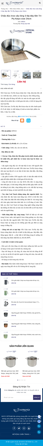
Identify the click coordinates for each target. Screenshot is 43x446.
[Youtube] (29, 428)
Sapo (26, 444)
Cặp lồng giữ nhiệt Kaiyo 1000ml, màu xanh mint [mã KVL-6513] (26, 334)
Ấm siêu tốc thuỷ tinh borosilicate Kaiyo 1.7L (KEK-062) (25, 302)
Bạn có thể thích (10, 274)
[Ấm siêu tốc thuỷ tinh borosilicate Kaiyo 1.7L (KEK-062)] (5, 303)
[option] (21, 48)
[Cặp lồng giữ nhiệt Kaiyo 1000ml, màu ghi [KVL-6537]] (5, 314)
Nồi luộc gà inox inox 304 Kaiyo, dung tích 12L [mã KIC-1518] (31, 372)
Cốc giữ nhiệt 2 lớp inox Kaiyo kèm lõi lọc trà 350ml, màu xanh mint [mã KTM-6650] (25, 291)
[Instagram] (24, 428)
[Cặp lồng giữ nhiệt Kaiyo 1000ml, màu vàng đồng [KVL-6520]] (5, 325)
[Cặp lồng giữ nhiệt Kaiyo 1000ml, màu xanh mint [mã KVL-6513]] (5, 335)
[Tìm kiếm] (40, 3)
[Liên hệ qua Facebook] (39, 421)
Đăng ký (37, 397)
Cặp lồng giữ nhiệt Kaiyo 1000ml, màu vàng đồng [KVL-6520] (26, 324)
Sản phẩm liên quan (21, 346)
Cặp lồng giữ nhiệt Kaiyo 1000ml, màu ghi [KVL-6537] (26, 313)
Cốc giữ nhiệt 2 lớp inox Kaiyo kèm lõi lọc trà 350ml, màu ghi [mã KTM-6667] (25, 280)
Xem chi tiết (5, 376)
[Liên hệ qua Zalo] (39, 416)
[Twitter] (19, 428)
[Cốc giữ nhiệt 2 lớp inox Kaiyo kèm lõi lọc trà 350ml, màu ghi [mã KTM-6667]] (5, 281)
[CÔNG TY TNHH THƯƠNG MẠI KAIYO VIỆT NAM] (18, 3)
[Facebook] (14, 428)
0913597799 (23, 116)
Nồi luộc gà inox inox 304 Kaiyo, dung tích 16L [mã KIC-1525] (9, 372)
